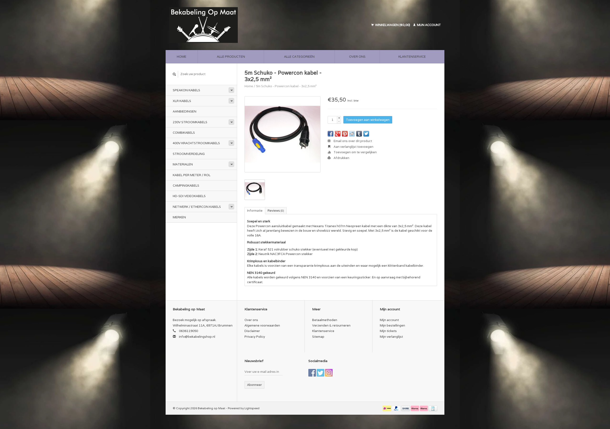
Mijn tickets (388, 331)
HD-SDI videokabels (189, 196)
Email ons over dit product (352, 141)
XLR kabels (182, 101)
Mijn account (428, 25)
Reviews (276, 211)
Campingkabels (186, 186)
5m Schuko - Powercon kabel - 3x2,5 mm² (286, 86)
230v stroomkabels (190, 122)
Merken (179, 217)
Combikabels (184, 133)
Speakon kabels (186, 90)
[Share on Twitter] (366, 134)
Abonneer (254, 385)
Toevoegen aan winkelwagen (368, 120)
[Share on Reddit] (352, 134)
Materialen (183, 164)
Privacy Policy (254, 337)
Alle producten (231, 57)
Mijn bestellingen (392, 325)
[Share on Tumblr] (359, 134)
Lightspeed (251, 408)
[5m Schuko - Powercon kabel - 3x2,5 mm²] (282, 134)
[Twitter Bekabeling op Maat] (320, 373)
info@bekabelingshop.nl (197, 337)
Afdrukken (341, 158)
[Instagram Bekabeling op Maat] (329, 373)
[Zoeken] (174, 74)
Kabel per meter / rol (191, 175)
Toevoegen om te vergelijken (355, 152)
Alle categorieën (299, 57)
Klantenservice (412, 57)
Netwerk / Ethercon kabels (197, 207)
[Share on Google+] (338, 134)
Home (181, 57)
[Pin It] (345, 134)
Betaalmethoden (324, 320)
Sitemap (318, 337)
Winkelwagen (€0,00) (392, 25)
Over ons (357, 57)
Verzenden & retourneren (331, 325)
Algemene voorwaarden (262, 325)
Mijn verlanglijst (391, 337)
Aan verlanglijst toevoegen (353, 147)
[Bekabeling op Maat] (236, 25)
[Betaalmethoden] (387, 408)
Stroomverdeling (189, 154)
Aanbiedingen (184, 111)
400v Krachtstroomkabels (196, 143)
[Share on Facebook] (330, 134)
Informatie (255, 211)
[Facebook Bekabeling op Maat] (312, 373)
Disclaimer (252, 331)
